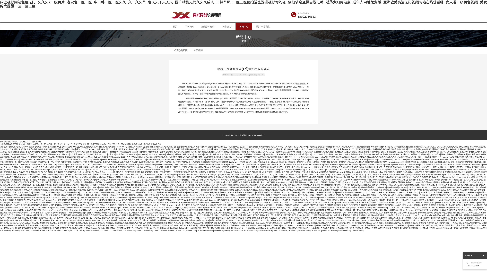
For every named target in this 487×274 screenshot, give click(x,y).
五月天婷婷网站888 (16, 202)
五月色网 (285, 172)
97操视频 (346, 184)
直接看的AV (471, 225)
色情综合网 (224, 169)
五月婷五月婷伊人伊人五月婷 (193, 205)
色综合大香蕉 (372, 200)
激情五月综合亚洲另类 (293, 167)
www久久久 (80, 151)
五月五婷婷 (95, 177)
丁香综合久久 (53, 192)
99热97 (236, 149)
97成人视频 (401, 167)
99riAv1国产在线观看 (103, 190)
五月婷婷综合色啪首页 (107, 195)
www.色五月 (13, 220)
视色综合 (173, 207)
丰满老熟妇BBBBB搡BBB (168, 197)
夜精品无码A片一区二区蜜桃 (171, 172)
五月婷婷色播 (467, 190)
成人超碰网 (22, 174)
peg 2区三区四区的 (29, 179)
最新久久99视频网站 (102, 192)
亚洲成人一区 (443, 207)
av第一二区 (372, 159)
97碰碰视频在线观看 (226, 159)
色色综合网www (166, 205)
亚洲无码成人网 (432, 177)
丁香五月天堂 (345, 159)
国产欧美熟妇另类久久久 (205, 184)
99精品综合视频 (327, 184)
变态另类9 (273, 217)
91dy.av (30, 187)
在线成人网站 (188, 172)
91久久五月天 (8, 200)
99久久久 (205, 220)
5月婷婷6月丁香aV (306, 190)
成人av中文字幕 (127, 228)
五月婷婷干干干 (290, 222)
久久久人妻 (249, 190)
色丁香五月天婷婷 (319, 162)
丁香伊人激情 (214, 228)
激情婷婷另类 (463, 149)
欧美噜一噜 (145, 151)
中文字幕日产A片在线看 (269, 202)
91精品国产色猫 (303, 222)
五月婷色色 (96, 159)
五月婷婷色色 (381, 187)
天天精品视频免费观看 (200, 210)
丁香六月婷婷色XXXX (11, 159)
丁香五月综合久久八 (157, 195)
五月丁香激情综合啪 (297, 200)
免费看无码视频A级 (110, 159)
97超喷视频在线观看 (316, 146)
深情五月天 (193, 190)
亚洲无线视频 (156, 187)
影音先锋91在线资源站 (150, 172)
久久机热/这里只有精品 (80, 228)
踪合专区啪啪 (439, 149)
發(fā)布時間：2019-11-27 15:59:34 (235, 75)
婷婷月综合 (25, 230)
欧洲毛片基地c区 (270, 149)
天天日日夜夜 (317, 154)
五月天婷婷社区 (383, 182)
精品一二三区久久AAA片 (86, 149)
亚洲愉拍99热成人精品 (297, 184)
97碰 (356, 146)
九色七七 (235, 202)
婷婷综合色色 (210, 207)
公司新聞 (198, 50)
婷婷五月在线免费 (323, 225)
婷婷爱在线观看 (246, 187)
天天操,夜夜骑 (189, 202)
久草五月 (111, 154)
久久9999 (216, 179)
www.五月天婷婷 (26, 222)
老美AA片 (306, 228)
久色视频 (430, 222)
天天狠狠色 (190, 184)
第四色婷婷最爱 (254, 172)
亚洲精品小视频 (253, 151)
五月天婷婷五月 (125, 159)
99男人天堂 (36, 220)
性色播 (460, 215)
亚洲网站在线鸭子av (346, 222)
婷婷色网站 (42, 179)
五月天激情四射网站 (367, 225)
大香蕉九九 (125, 184)
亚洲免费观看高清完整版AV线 (418, 169)
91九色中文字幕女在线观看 (96, 212)
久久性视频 (182, 207)
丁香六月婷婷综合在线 (319, 217)
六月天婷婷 (188, 217)
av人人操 (216, 151)
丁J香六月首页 (171, 169)
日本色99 (197, 217)
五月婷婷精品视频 (22, 162)
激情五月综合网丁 (51, 149)
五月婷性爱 (424, 192)
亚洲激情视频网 (318, 167)
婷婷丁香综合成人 (448, 154)
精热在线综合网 (273, 169)
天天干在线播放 (71, 159)
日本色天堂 (194, 179)
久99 (370, 222)
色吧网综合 (246, 207)
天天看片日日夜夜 (285, 217)
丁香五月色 (284, 228)
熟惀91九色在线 (58, 146)
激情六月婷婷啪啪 (50, 174)
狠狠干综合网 (203, 157)
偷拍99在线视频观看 (421, 159)
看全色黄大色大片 (57, 151)
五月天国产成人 (26, 159)
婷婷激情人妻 (442, 205)
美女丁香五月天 (63, 154)
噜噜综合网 (262, 162)
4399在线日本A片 (109, 164)
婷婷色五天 (130, 190)
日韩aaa (302, 182)
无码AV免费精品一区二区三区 (253, 222)
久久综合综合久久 (106, 169)
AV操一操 (261, 225)
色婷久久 (98, 179)
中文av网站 (206, 217)
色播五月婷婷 (219, 212)
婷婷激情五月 (261, 177)
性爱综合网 (225, 228)
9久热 (256, 174)
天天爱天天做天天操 (361, 205)
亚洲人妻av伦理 (273, 228)
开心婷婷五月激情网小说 (471, 222)
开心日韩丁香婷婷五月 (364, 197)
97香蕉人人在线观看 (264, 192)
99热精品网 (235, 230)
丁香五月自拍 (264, 195)
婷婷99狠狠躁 (250, 217)
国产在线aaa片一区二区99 (220, 210)
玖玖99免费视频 (455, 179)
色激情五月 (461, 225)
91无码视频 (243, 182)
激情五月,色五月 (123, 222)
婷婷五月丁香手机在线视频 (161, 151)
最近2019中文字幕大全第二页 (37, 151)
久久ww (52, 169)
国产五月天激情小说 (225, 200)
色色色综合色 (333, 182)
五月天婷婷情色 (137, 197)
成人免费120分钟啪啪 (188, 157)
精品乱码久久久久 (17, 146)
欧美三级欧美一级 (143, 190)
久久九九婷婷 (235, 222)
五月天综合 (217, 149)
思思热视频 (412, 212)
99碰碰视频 (239, 184)
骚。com (74, 230)
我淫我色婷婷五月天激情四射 (381, 205)
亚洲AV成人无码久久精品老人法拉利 (440, 220)
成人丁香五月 (143, 220)
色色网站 (422, 222)
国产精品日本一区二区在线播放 (355, 177)
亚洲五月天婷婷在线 (218, 177)
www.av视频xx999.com (312, 157)
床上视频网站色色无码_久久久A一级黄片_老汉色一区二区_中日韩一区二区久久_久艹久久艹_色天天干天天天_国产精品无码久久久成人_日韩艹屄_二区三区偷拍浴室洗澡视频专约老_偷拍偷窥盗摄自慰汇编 (80, 144)
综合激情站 (155, 190)
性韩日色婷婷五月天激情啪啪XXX (391, 174)
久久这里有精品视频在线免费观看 (188, 200)
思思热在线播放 (260, 187)
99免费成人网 (67, 177)
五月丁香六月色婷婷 (32, 217)
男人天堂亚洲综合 (74, 164)
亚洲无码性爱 (134, 172)
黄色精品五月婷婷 (166, 212)
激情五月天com (148, 200)
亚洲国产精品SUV (273, 225)
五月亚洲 (354, 215)
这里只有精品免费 (33, 200)
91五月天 (181, 195)
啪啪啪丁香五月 (67, 162)
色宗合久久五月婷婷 (82, 177)
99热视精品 (322, 182)
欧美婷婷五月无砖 (265, 230)
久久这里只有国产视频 (439, 159)
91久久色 (84, 222)
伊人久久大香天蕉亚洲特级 (166, 174)
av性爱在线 (231, 215)
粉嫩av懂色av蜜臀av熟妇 (224, 190)
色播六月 (281, 149)
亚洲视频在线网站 (279, 212)
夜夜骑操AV (154, 157)
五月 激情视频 (262, 217)
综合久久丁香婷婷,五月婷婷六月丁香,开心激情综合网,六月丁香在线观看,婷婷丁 (252, 179)
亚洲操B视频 (66, 215)
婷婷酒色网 (32, 228)
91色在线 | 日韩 (122, 172)
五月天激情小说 (312, 210)
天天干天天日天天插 (446, 157)
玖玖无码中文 (416, 190)
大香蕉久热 (394, 182)
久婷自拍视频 (171, 195)
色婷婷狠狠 (139, 217)
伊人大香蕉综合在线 (360, 172)
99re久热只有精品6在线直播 (105, 210)
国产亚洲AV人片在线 (445, 151)
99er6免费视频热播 (80, 202)
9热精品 (362, 174)
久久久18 (294, 159)
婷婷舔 (5, 192)
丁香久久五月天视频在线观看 (473, 179)
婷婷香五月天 (27, 190)
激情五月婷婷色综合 (144, 230)
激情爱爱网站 (47, 202)
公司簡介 (189, 26)
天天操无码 (405, 154)
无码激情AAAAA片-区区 (145, 167)
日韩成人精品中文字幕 (14, 217)
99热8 (281, 210)
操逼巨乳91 (185, 182)
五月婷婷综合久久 (471, 192)
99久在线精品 (18, 210)
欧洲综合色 (427, 217)
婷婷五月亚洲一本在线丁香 (75, 169)
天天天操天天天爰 (421, 210)
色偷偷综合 (227, 149)
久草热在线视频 (399, 169)
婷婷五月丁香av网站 (435, 184)
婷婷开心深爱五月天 (356, 202)
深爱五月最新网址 (415, 146)
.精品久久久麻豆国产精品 (315, 169)
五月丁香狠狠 (39, 222)
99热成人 (201, 159)
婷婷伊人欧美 (290, 179)
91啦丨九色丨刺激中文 (117, 212)
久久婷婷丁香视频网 (268, 197)
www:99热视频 (76, 220)
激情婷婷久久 (65, 228)
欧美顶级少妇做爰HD (270, 164)
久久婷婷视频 (96, 164)
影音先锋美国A (205, 179)
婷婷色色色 (113, 220)
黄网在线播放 (104, 200)
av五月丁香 (180, 184)
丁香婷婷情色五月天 (162, 210)
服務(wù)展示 (208, 26)
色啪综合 (338, 184)
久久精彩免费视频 (385, 159)
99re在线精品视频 (316, 164)
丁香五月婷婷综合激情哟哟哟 (14, 187)
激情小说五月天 (330, 149)
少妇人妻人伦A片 (459, 182)
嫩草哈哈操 (299, 169)
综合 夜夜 (363, 159)
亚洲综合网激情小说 (439, 167)
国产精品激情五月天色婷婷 (331, 177)
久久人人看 (303, 159)
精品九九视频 (96, 228)
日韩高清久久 (28, 167)
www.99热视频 (239, 162)
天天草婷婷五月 (249, 192)
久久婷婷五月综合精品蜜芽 (124, 167)
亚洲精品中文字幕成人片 (443, 217)
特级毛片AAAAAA (124, 179)
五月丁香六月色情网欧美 (199, 169)
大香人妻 (468, 157)
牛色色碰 (62, 212)
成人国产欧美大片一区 (447, 225)
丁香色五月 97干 (393, 200)
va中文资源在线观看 (33, 146)
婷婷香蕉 (153, 220)
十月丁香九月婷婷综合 (290, 192)
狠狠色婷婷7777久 (42, 205)
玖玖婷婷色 (214, 169)
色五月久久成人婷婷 (107, 146)
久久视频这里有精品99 (165, 200)
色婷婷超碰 (52, 179)
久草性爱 (136, 187)
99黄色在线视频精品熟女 (400, 220)
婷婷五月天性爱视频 (342, 215)
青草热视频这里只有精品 (388, 190)
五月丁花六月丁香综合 (49, 212)
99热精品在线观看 (440, 179)
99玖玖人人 (308, 220)
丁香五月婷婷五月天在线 (386, 167)
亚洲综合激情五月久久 (296, 197)
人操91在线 (81, 205)
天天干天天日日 (86, 192)
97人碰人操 (462, 172)
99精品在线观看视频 (80, 215)
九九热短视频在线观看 (460, 146)
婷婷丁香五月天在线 (258, 169)
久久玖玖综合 (132, 157)
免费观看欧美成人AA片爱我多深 (377, 184)
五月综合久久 (270, 154)
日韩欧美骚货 (299, 210)
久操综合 (382, 200)
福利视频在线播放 (205, 151)
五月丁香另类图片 (247, 157)
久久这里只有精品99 (335, 197)
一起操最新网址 (176, 217)
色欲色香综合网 (312, 197)
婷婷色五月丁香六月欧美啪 (77, 187)
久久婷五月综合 (448, 162)
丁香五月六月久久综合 (268, 174)
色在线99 (460, 212)
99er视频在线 (392, 187)
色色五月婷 (92, 195)
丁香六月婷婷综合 (407, 207)
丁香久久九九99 (399, 159)
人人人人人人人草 (267, 151)
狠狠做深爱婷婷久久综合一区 (251, 149)
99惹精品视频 (74, 157)
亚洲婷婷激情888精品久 (446, 187)
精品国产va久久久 (203, 202)
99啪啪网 (389, 215)
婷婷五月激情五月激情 (139, 195)
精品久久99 (208, 182)
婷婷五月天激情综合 (169, 190)
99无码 (42, 177)
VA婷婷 (28, 197)
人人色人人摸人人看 (405, 157)
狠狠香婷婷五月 (60, 187)
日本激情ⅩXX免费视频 (121, 197)
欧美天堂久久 (21, 177)
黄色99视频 (396, 210)
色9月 (456, 151)
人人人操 (287, 146)
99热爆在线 (141, 149)
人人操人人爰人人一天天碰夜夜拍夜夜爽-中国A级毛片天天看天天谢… (149, 177)
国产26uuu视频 (344, 230)
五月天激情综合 (6, 182)
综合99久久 (145, 187)
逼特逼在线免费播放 (8, 172)
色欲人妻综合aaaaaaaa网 (104, 172)
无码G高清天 (204, 177)
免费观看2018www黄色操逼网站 (102, 215)
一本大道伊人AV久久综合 (368, 190)
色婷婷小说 (385, 146)
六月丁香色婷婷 (25, 220)
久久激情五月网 (131, 146)
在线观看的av (104, 187)
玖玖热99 (437, 162)
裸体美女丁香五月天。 (237, 164)
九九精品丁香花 (151, 207)
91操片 (349, 200)
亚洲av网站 (365, 195)
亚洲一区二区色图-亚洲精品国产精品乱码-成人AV (285, 215)
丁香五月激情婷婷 (206, 192)
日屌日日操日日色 (92, 230)
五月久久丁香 (200, 215)
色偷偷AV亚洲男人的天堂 (446, 215)
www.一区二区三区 (191, 212)
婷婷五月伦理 (215, 157)
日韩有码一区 (455, 207)
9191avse (120, 146)
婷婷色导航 (175, 220)
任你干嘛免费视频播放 (351, 212)
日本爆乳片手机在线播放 (191, 149)
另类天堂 (388, 164)
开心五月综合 (18, 205)
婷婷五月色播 (123, 210)
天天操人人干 (417, 217)
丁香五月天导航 (370, 228)
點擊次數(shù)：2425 (257, 75)
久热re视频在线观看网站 (277, 177)
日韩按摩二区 (111, 205)
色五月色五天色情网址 (190, 167)
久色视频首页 (358, 228)
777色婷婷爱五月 (401, 225)
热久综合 (380, 169)
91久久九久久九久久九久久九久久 (382, 157)
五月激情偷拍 (145, 169)
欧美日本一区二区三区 (60, 220)
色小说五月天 (247, 167)
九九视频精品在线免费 (351, 195)
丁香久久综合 (405, 217)
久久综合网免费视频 (80, 184)
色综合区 (131, 182)
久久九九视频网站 (413, 205)
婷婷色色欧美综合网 (147, 164)
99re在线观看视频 (380, 207)
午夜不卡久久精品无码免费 (266, 210)
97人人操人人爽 (322, 200)
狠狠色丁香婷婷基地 (245, 154)
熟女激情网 (58, 202)
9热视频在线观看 (357, 167)
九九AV (150, 192)
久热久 (281, 174)
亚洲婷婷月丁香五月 (8, 157)
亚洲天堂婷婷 (143, 146)
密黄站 (217, 167)
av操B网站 (135, 215)
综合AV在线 (65, 195)
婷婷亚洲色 (175, 210)
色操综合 (49, 177)
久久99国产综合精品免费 (41, 207)
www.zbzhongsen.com (127, 225)
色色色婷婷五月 (183, 146)
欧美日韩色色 (389, 172)
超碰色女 (334, 172)
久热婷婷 (8, 210)
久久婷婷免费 (425, 164)
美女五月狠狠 (417, 202)
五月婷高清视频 (132, 164)
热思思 (409, 159)
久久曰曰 (412, 197)
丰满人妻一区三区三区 (173, 202)
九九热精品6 (93, 146)
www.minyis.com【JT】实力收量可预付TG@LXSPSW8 (66, 225)
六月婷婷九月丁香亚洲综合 (111, 230)
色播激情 (177, 154)
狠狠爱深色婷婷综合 (465, 187)
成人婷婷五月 (310, 225)
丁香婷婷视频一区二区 (394, 151)
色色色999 (87, 220)
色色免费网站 (132, 205)
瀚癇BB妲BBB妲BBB (128, 220)
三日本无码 (241, 215)
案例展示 (227, 26)
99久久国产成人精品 (241, 197)
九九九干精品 (136, 222)
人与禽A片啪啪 (85, 197)
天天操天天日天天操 (399, 184)
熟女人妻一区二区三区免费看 (456, 228)
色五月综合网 (451, 149)
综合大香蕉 (115, 187)
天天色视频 (165, 159)
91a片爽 (61, 174)
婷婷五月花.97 (218, 154)
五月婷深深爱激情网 (333, 205)
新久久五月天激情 (261, 167)
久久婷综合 (193, 164)
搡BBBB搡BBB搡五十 (225, 184)
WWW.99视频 (350, 217)
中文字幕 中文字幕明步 (43, 187)
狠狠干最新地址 (156, 146)
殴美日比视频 (48, 190)
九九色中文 (310, 200)
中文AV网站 (142, 154)
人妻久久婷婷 (307, 172)
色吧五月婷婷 (301, 179)
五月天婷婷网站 (206, 212)
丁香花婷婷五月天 (365, 207)
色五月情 (312, 159)
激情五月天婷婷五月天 (34, 225)
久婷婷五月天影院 (211, 174)
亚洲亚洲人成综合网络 (367, 149)
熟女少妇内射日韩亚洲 (417, 184)
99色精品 (298, 174)
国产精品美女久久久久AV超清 (322, 151)
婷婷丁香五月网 (378, 215)
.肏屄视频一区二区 (84, 217)
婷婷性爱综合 (352, 174)
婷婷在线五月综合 (101, 174)
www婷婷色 (183, 190)
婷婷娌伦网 (337, 212)
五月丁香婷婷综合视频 (59, 157)
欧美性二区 (93, 202)
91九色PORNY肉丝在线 (299, 202)
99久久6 (305, 151)
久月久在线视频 (365, 154)
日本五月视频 (349, 197)
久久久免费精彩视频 (18, 154)
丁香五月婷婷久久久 (338, 174)
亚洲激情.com (97, 197)
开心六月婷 (12, 228)
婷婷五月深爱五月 (123, 215)
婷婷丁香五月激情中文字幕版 (278, 159)
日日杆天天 (121, 205)
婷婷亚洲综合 (227, 157)
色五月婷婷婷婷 (109, 179)
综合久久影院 (393, 228)
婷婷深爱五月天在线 (332, 164)
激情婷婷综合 (92, 169)
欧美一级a (114, 174)
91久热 (236, 157)
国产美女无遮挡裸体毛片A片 (424, 151)
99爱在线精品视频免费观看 (377, 179)
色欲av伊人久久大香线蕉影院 (412, 200)
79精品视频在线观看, (274, 222)
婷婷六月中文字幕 (106, 167)
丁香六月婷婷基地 (322, 174)
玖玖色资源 (239, 159)
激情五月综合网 (381, 217)
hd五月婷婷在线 (479, 151)
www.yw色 (408, 151)
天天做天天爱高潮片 (413, 174)
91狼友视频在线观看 (399, 149)
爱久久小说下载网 (267, 182)
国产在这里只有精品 (89, 157)
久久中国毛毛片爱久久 (39, 169)
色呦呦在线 (281, 197)
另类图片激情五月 (41, 159)
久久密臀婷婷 (431, 157)
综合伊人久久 (312, 182)
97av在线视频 (163, 207)
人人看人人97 (399, 205)
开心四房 (159, 167)
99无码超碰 (352, 190)
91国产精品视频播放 (196, 207)
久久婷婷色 (93, 187)
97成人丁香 (474, 159)
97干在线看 (38, 182)
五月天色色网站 (42, 184)
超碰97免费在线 (174, 222)
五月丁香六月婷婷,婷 (470, 207)
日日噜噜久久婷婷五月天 (377, 192)
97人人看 (233, 169)
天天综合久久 (242, 212)
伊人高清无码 (238, 217)
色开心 (66, 222)
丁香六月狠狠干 (421, 207)
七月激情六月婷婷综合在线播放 (190, 174)
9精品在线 (16, 230)
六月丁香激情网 (286, 187)
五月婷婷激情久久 (36, 164)
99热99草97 (370, 169)
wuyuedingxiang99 (396, 162)
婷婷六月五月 (10, 177)
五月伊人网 (190, 195)
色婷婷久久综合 (357, 184)
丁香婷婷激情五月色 (237, 225)
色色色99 (46, 220)
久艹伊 (105, 184)
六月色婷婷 (226, 202)
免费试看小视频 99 (329, 230)
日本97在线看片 (58, 207)
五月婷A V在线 (155, 228)
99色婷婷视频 (323, 207)
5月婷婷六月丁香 (40, 192)
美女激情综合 (364, 146)
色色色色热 (231, 177)
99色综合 (101, 205)
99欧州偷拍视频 (351, 154)
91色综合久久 (312, 207)
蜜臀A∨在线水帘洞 (144, 202)
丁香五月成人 (102, 149)
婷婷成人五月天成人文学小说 (235, 172)
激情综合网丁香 (273, 187)
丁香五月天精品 (129, 230)
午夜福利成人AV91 (86, 210)
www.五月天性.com (100, 220)
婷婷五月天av (187, 154)
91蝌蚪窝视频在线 (434, 172)
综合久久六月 (192, 192)
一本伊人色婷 (54, 162)
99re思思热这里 (163, 217)
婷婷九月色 (360, 169)
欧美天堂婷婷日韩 (129, 149)
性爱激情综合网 (220, 192)
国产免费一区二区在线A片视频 (326, 220)
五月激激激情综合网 (425, 162)
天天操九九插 (17, 167)
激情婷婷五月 (259, 154)
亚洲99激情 (218, 230)
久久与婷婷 (280, 182)
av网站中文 (339, 154)
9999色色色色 (183, 179)
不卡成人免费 (89, 179)
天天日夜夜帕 (398, 164)
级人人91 (86, 164)
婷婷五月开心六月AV (379, 195)
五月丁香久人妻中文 (452, 184)
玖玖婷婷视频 (125, 151)
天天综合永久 (18, 197)
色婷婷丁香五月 (413, 192)
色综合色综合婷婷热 (393, 222)
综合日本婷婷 (302, 164)
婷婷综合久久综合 (376, 172)
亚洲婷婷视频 (264, 146)
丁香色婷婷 (202, 225)
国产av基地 (34, 212)
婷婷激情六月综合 (473, 220)
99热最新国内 (346, 164)
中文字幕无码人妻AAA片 (285, 151)
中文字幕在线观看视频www (242, 174)
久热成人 (391, 197)
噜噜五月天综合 (158, 169)
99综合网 (197, 197)
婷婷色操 (57, 177)
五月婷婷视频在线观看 (332, 157)
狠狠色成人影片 (211, 222)
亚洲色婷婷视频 (265, 212)
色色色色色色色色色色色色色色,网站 (210, 195)
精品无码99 (145, 215)
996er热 (3, 151)
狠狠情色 (355, 159)
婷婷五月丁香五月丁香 (330, 187)
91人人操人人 (434, 154)
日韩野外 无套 (320, 190)
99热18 (481, 202)
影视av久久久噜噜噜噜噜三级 (465, 217)
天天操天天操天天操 (347, 220)
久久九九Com (407, 210)
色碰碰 (426, 202)
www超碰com (260, 228)
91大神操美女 (251, 225)
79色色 (81, 230)
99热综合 (10, 162)
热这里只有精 (158, 202)
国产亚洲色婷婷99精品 (365, 217)
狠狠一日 (345, 225)
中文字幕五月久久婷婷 (477, 154)
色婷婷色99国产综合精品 (337, 190)
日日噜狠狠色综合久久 (73, 172)
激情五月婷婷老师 (450, 172)
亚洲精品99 (4, 146)
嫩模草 (432, 228)
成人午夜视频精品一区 (26, 184)
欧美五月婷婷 (341, 202)
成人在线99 (461, 177)
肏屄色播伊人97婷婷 (470, 200)
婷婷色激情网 (211, 159)
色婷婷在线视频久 (367, 187)
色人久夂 (316, 172)
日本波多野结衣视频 (440, 197)
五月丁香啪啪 (308, 174)
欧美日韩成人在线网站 (209, 162)
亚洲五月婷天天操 (288, 162)
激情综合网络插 (239, 151)
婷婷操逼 (392, 192)
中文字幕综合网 (186, 197)
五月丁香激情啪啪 (412, 164)
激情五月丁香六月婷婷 (256, 215)
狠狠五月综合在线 (407, 182)
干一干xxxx (460, 220)
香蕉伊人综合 (230, 154)
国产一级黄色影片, (111, 151)
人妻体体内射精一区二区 (347, 149)
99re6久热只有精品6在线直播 (400, 195)
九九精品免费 (22, 172)
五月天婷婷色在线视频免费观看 (126, 169)
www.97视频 (260, 157)
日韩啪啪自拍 (226, 167)
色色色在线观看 (46, 172)
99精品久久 (224, 187)
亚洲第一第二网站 (418, 220)
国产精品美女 (135, 200)
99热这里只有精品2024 (222, 197)
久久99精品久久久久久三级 (328, 159)
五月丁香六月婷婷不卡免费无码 (447, 222)
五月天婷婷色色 (466, 151)
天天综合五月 (470, 212)
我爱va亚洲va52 (314, 179)
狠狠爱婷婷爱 (126, 187)
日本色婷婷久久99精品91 (222, 217)
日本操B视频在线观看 (94, 151)
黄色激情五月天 (475, 149)
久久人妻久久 (472, 177)
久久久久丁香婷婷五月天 (102, 217)
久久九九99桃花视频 (469, 184)
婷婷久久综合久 (283, 220)
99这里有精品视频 (449, 212)
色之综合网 (293, 230)
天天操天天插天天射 (402, 177)
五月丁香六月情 (413, 167)
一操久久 (177, 205)
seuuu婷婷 (440, 228)
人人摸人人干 (337, 179)
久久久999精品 (300, 207)
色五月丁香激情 (313, 184)
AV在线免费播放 (153, 159)
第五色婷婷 (472, 197)
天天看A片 (67, 202)
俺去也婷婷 (53, 184)
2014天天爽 (239, 190)
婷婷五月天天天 (419, 195)
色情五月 (52, 159)
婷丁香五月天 (449, 174)
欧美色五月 (339, 151)
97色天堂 (208, 154)
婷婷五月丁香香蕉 (252, 159)
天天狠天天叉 (219, 182)
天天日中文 (440, 202)
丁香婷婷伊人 (446, 182)
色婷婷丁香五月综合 (79, 195)
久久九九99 (348, 146)
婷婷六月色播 (30, 210)
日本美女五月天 (23, 157)
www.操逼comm (209, 200)
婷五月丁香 (180, 230)
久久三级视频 (207, 149)
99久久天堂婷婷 (414, 149)
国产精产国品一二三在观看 (232, 220)
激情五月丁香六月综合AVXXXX (143, 174)
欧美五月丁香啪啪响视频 (465, 162)
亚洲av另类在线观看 (429, 225)
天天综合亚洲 (207, 197)
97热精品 (60, 169)
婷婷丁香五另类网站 (380, 154)
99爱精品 (428, 179)
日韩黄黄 (351, 169)
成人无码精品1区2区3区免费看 (131, 207)
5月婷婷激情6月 (367, 164)
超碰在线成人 (230, 212)
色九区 (372, 177)
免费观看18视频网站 (345, 192)
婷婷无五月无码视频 (74, 174)
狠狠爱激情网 (324, 210)
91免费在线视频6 (460, 169)
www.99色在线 (421, 182)
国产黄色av (292, 195)
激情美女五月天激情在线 (296, 154)
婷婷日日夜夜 (111, 222)
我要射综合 (162, 222)
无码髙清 (356, 164)
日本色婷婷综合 (251, 146)
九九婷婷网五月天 (139, 159)
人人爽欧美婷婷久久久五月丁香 (63, 217)
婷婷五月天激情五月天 (370, 212)
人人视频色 (198, 154)
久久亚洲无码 (331, 169)
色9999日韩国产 (72, 207)
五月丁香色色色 (315, 202)
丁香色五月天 (183, 169)
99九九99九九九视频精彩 (18, 195)
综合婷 (250, 228)
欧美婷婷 (41, 228)
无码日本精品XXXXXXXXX (474, 215)
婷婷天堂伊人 (188, 215)
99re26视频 (34, 195)
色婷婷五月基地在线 (456, 167)
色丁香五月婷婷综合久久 (151, 179)
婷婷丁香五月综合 (151, 212)
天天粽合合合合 (119, 157)
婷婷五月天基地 (6, 197)
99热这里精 (239, 146)
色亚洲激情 (315, 228)
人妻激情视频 (15, 179)
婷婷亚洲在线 (176, 159)
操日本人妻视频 (296, 220)
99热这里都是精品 (80, 146)
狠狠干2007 (316, 230)
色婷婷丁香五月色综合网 (453, 192)
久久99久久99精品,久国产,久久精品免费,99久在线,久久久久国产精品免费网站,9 (119, 162)
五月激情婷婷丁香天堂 (199, 228)
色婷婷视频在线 (317, 222)
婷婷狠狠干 (45, 217)
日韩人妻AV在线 (383, 149)
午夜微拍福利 (477, 164)
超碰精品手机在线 (13, 207)
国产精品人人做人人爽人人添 (20, 192)
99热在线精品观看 (311, 212)
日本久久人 (288, 210)
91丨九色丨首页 (114, 149)
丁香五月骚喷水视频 (135, 212)
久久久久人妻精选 (328, 228)
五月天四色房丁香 (120, 182)
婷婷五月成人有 (380, 197)
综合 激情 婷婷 (196, 182)
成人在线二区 (32, 154)
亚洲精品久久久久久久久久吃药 (70, 179)
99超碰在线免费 (329, 202)
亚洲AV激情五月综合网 (374, 202)
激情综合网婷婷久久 (205, 230)
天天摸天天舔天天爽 (8, 164)
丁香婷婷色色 (344, 162)
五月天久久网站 (466, 210)
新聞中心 (243, 26)
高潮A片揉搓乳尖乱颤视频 (148, 225)
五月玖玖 (294, 190)
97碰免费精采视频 (205, 190)
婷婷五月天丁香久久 (454, 202)
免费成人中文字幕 (276, 167)
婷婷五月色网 (114, 184)
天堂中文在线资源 (235, 192)
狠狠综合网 (70, 151)
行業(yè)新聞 (180, 50)
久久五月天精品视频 (302, 187)
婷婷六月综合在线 (377, 151)
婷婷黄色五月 (111, 225)
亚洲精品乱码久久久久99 (188, 177)
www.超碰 (149, 210)
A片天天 (224, 164)
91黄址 (175, 187)
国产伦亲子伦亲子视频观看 (45, 167)
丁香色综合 (166, 187)
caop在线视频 (435, 212)
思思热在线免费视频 (35, 149)
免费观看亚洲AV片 (439, 164)
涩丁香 (60, 222)
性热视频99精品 (331, 167)
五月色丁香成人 (273, 200)
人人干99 (185, 228)
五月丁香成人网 (246, 202)
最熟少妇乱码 (311, 215)
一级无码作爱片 (119, 190)
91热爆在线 (234, 187)
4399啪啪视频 (410, 162)
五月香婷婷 (384, 212)
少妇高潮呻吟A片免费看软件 (17, 212)
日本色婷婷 (425, 167)
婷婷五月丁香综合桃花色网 (147, 182)
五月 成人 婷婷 (157, 162)
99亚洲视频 (459, 157)
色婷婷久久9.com (158, 215)
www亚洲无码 (427, 149)
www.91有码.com (190, 159)
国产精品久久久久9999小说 (193, 222)
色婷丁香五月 (418, 179)
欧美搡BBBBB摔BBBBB (23, 182)
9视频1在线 (117, 217)
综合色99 (371, 220)
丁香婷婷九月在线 (304, 162)
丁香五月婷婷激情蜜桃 (188, 225)
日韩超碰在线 (224, 174)
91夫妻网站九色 (279, 205)
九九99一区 (401, 192)
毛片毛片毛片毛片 (251, 220)
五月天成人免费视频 (333, 195)
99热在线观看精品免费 (264, 190)
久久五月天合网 (277, 146)
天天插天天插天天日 (107, 202)
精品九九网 (336, 225)
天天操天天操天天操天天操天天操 (436, 146)
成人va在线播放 (251, 184)
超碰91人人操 (295, 228)
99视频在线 (315, 187)
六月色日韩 (315, 177)
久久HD (194, 151)
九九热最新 (326, 179)
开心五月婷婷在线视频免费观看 (92, 207)
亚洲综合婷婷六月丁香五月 (282, 207)
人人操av (307, 167)
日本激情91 (22, 228)
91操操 (177, 149)
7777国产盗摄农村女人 (39, 162)
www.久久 (403, 187)
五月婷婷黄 (348, 179)
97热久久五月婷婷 (13, 215)
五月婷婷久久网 (151, 197)
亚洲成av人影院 (274, 162)
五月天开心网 (22, 164)
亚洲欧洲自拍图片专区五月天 (459, 164)
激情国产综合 (332, 162)
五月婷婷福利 (254, 182)
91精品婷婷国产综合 (33, 202)
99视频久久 (382, 228)
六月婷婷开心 (33, 177)
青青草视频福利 (462, 174)
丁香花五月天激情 (169, 179)
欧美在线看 (281, 154)
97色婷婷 (125, 200)
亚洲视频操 (93, 167)
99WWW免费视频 (418, 177)
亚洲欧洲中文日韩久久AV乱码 (57, 230)
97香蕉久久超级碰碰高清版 (190, 187)
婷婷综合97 (375, 146)
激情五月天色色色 (142, 228)
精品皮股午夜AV (382, 220)
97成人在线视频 (265, 184)
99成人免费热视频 (337, 207)
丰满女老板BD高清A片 (334, 146)
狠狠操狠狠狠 (394, 154)
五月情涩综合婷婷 (105, 157)
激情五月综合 (243, 169)
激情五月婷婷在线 (429, 205)
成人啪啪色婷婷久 (140, 192)
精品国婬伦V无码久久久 (248, 195)
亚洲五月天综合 (131, 154)
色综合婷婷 (185, 210)
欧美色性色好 (347, 205)
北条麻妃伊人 (143, 157)
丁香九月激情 (371, 174)
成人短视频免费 (361, 222)
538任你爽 (306, 177)
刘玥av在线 (386, 210)
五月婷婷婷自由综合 (448, 177)
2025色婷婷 (376, 210)
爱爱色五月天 (191, 230)
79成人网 (108, 197)
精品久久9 (472, 169)
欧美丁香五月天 (50, 164)
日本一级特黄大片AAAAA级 (101, 182)
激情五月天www (9, 184)
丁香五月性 (174, 225)
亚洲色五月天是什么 (172, 167)
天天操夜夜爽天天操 (279, 195)
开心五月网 (153, 154)
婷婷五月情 (473, 228)
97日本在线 (253, 212)
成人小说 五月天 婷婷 (398, 212)
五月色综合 (4, 154)
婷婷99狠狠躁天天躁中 (246, 177)
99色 (309, 154)
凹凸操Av (60, 159)
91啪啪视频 (214, 187)
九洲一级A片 (329, 154)
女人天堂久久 (128, 217)
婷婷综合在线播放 (287, 169)
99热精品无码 (394, 179)
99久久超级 (83, 167)
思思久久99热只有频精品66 (312, 149)
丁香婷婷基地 (461, 154)
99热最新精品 (226, 151)
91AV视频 (455, 195)
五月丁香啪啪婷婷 (150, 222)
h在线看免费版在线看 (16, 151)
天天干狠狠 (61, 167)
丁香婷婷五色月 (357, 230)
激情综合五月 (88, 174)
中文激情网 (289, 174)
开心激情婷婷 (150, 217)
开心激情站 (195, 162)
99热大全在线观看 (97, 225)
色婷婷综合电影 (294, 177)
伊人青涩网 (481, 169)
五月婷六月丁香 (80, 162)
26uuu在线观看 (72, 197)
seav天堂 (453, 159)
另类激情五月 (430, 200)
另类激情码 (37, 190)
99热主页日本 (45, 195)
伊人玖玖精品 (200, 172)
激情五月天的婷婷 (470, 202)
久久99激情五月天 (454, 190)
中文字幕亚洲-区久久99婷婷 (471, 205)
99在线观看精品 (225, 162)
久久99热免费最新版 (399, 146)
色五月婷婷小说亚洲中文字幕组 (202, 146)
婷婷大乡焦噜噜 (293, 205)
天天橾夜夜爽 (378, 222)
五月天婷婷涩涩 (350, 151)
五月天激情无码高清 (288, 164)
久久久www (73, 210)
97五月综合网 (42, 215)
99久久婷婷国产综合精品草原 (82, 190)
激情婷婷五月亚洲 (62, 190)
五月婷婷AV (445, 195)
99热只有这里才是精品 (225, 146)
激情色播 (277, 192)
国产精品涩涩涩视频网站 (349, 187)
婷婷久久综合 (344, 167)
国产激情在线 (405, 228)
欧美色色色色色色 (38, 230)
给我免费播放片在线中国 (218, 225)
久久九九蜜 (406, 202)
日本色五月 (354, 225)
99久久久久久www (299, 146)
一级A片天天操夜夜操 (385, 225)
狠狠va (227, 230)
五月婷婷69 (58, 172)
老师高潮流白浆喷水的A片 (326, 192)
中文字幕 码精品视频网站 (69, 192)
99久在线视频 (334, 200)
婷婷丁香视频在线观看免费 (432, 174)
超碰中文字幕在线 (336, 217)
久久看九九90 (15, 190)
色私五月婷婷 (414, 225)
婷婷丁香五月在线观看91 (216, 215)
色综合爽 (284, 200)
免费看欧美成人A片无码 (39, 157)
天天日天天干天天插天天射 (441, 169)
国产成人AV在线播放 (181, 151)
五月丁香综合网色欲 (21, 169)
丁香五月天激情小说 (344, 228)
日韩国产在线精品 (35, 174)
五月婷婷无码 (72, 167)
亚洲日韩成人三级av (67, 149)
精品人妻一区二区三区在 (426, 187)
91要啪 (298, 151)
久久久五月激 (61, 210)
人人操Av (411, 187)
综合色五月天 (295, 172)
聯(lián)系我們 (263, 26)
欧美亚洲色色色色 (467, 195)
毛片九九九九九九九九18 (55, 197)
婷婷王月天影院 (337, 210)
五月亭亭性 (178, 212)
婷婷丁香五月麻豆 (254, 164)
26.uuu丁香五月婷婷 (268, 220)
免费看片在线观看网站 (166, 184)
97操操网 (345, 157)
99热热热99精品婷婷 (301, 217)
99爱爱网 (120, 154)
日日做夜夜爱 (463, 159)
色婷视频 (121, 164)
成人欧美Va (164, 225)
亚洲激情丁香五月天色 (111, 228)
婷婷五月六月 (361, 220)
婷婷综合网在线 (304, 230)
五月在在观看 (126, 192)
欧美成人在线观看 (475, 172)
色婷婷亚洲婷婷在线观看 (111, 177)
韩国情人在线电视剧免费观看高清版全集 (250, 200)
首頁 (175, 26)
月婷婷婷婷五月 (164, 220)
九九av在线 (50, 210)
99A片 (202, 167)
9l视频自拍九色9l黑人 (404, 172)
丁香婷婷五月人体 (424, 197)
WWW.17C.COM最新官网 (72, 182)
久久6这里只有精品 (295, 212)
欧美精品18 (236, 167)
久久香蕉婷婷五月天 (214, 205)
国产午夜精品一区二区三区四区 (63, 205)
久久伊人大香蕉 (231, 182)
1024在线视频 (124, 174)
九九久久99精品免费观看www (448, 200)
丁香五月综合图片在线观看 (164, 230)
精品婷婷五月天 (360, 192)
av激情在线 (91, 205)
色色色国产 (254, 197)
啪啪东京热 (46, 146)
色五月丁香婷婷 (284, 157)
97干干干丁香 (296, 157)
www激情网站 (345, 172)
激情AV (86, 182)
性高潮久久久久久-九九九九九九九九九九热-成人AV (414, 215)
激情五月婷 (480, 162)
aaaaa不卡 (136, 151)
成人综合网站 (453, 205)
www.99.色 (151, 149)
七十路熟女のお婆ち (215, 172)
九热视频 (169, 154)
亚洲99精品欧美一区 (164, 164)
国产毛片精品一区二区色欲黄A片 (311, 195)
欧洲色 (432, 202)
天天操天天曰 (351, 207)
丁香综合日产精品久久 (419, 154)
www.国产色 (216, 202)
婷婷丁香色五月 (123, 195)
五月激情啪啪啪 (436, 192)
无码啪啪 (205, 187)
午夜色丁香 (342, 169)
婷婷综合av (415, 228)
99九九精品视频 (359, 200)
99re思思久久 (251, 162)
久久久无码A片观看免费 (169, 157)
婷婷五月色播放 (52, 228)
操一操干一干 (419, 157)
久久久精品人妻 (169, 146)
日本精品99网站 (95, 184)
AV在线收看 (379, 164)
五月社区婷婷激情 (433, 195)
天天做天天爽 (20, 200)
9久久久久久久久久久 (348, 182)
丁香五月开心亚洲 (180, 164)
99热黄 (263, 159)
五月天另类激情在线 (97, 222)
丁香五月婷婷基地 (307, 192)
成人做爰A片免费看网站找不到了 (259, 205)
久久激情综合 (88, 172)
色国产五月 (74, 222)
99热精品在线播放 (325, 215)
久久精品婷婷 (271, 157)
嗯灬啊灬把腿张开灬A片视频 (292, 225)
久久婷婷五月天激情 (18, 149)
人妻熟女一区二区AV (352, 210)
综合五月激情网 (292, 182)
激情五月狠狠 (393, 217)
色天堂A (322, 197)
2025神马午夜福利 (137, 210)
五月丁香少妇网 (85, 159)
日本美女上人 (115, 200)
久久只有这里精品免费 (359, 157)
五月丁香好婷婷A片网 (47, 154)
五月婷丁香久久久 (280, 184)
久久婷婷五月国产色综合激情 (312, 205)
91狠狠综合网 (363, 151)
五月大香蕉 (284, 202)
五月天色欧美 (406, 179)
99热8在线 (55, 195)
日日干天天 (136, 179)
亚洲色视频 (61, 164)
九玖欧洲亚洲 (370, 167)
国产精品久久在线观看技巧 (209, 164)
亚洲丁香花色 (480, 195)
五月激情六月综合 (293, 149)
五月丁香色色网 (232, 195)
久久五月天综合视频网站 (271, 172)
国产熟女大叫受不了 (239, 228)
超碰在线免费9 (170, 192)
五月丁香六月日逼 (280, 230)
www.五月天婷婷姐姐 (392, 202)
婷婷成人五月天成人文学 (377, 162)
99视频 (69, 146)
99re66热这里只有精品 (261, 207)
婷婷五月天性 (435, 210)
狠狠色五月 (325, 172)
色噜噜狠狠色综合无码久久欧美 (143, 184)
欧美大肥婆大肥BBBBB (171, 228)
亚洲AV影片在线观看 (165, 149)
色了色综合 (433, 207)
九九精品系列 (404, 190)
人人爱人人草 (393, 207)
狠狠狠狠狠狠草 (65, 184)
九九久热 (209, 167)
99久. (343, 200)
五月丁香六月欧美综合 (53, 182)
